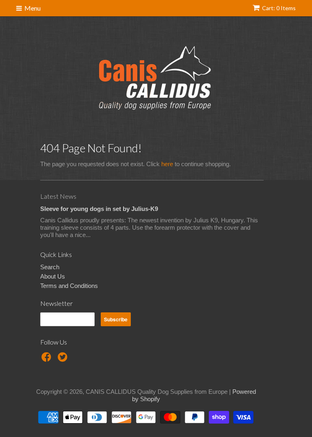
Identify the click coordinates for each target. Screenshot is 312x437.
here (167, 163)
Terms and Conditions (69, 285)
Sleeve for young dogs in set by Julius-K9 (99, 208)
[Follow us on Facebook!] (47, 359)
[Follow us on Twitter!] (64, 359)
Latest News (58, 196)
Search (49, 267)
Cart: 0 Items (279, 7)
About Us (52, 276)
